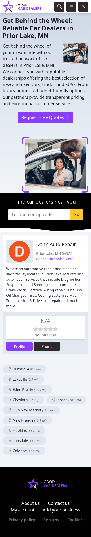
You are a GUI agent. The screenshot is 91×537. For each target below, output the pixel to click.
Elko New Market (33, 410)
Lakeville (25, 379)
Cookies (75, 519)
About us (30, 503)
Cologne (26, 450)
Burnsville (26, 369)
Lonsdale (26, 440)
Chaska (25, 399)
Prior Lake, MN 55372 (54, 253)
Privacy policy (22, 519)
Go (76, 214)
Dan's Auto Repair (56, 244)
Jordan (68, 399)
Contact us (59, 503)
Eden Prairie (29, 389)
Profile (19, 346)
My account (22, 510)
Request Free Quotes (43, 117)
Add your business (61, 510)
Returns (51, 519)
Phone (47, 346)
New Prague (29, 420)
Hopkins (26, 430)
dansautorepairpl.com (55, 258)
